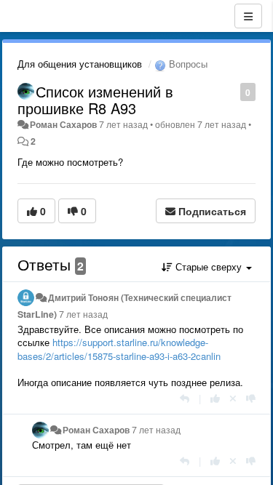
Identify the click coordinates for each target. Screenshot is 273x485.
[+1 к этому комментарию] (215, 398)
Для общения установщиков (79, 64)
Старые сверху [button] (209, 266)
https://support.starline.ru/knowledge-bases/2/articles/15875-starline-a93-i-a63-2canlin (119, 349)
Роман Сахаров (63, 124)
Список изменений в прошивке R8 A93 (95, 100)
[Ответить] (184, 398)
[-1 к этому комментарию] (251, 398)
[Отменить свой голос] (233, 398)
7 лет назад (83, 314)
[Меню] (248, 16)
